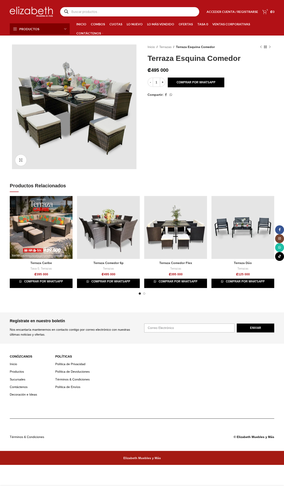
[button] (196, 82)
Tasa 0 (34, 268)
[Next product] (270, 47)
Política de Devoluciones (72, 371)
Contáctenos (19, 387)
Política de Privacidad (70, 364)
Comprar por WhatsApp (196, 82)
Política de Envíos (67, 387)
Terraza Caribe (41, 263)
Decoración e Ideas (23, 394)
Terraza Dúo (243, 263)
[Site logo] (31, 11)
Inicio (151, 47)
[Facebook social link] (166, 95)
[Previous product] (261, 47)
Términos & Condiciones (72, 379)
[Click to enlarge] (20, 160)
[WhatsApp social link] (171, 95)
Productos (17, 371)
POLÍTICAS (63, 356)
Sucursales (17, 379)
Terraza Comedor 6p (108, 263)
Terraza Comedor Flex (175, 263)
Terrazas (165, 47)
